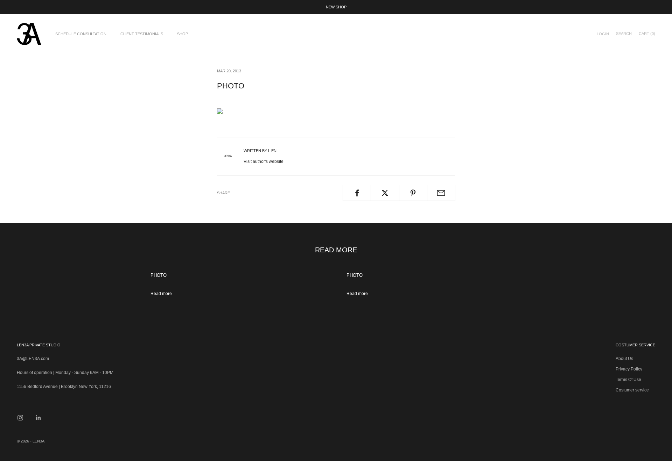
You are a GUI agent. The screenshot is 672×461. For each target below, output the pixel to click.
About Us (624, 358)
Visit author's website (264, 161)
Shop (182, 34)
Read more (161, 293)
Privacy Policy (629, 369)
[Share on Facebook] (357, 193)
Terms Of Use (628, 379)
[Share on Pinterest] (413, 193)
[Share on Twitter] (385, 193)
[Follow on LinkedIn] (38, 417)
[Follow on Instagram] (20, 417)
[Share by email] (441, 193)
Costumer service (632, 390)
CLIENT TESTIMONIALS (141, 34)
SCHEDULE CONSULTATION (80, 34)
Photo (158, 275)
